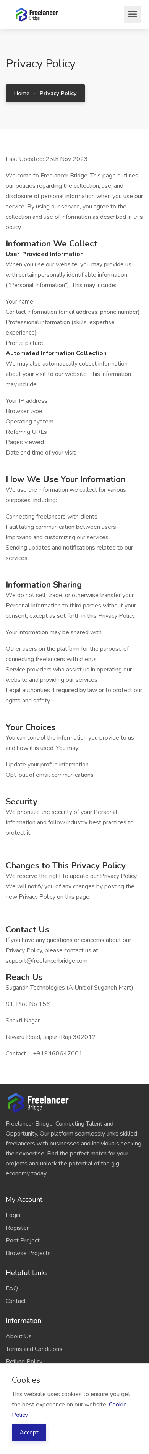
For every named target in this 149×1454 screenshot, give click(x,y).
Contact (16, 1301)
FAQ (12, 1288)
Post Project (23, 1240)
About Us (19, 1336)
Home (21, 93)
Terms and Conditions (34, 1349)
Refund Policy (24, 1361)
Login (13, 1215)
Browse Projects (28, 1253)
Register (17, 1228)
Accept (29, 1432)
